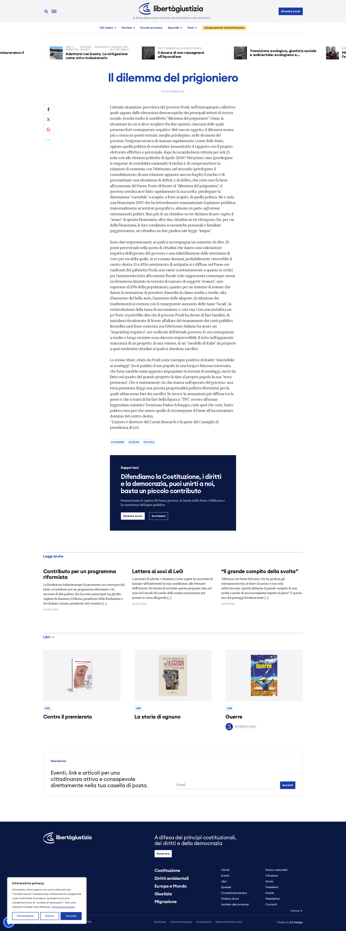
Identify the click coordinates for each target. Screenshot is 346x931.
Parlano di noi (230, 898)
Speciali (173, 27)
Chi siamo (106, 27)
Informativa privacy (181, 922)
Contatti (271, 904)
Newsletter (272, 898)
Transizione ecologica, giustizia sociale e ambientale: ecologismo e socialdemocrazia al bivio (266, 55)
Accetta (71, 916)
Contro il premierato (67, 717)
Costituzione (167, 870)
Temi (190, 27)
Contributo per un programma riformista (79, 574)
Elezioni (134, 442)
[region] (46, 900)
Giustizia (163, 894)
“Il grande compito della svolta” (259, 571)
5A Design (290, 922)
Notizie (127, 27)
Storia (269, 881)
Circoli (225, 869)
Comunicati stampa (234, 893)
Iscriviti (288, 785)
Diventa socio (290, 11)
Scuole (269, 893)
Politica (149, 442)
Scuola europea (151, 27)
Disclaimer (160, 922)
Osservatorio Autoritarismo (224, 27)
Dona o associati (276, 869)
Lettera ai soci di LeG (157, 571)
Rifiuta (49, 916)
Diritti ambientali (171, 878)
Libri (46, 637)
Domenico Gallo (245, 726)
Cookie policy (203, 922)
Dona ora (163, 853)
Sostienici (158, 516)
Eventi (225, 875)
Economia (117, 442)
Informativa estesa (63, 907)
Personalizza (25, 916)
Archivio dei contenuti (235, 904)
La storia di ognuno (157, 717)
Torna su (295, 911)
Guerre (233, 717)
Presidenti (271, 887)
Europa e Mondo (170, 886)
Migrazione (165, 902)
